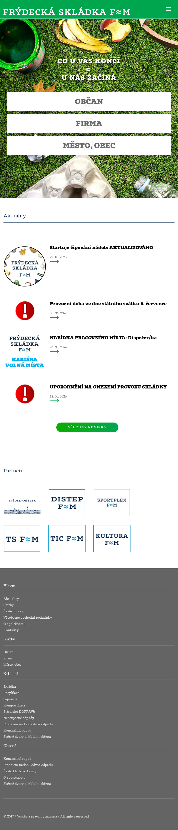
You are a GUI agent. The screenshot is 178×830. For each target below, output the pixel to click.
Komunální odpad (17, 730)
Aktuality (11, 599)
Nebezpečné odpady (18, 718)
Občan (8, 652)
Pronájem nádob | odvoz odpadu (28, 724)
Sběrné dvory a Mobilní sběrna (27, 737)
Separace (10, 699)
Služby (8, 605)
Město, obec (12, 665)
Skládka (9, 687)
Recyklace (11, 693)
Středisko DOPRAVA (19, 712)
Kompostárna (14, 705)
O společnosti (14, 624)
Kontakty (11, 630)
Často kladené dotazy (20, 771)
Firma (8, 658)
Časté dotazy (13, 611)
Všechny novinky (87, 427)
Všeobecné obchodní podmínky (27, 618)
